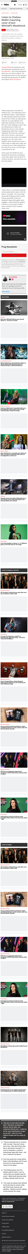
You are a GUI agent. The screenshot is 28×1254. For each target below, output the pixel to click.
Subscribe (20, 4)
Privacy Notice (22, 261)
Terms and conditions (7, 1220)
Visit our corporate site (8, 1201)
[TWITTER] (10, 279)
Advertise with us (6, 1237)
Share (5, 62)
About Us (4, 1213)
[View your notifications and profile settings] (14, 4)
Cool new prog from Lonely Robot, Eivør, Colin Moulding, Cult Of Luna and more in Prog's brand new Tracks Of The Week (15, 1162)
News (3, 30)
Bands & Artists (5, 13)
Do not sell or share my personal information (13, 1240)
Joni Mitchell (6, 71)
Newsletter (23, 62)
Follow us (15, 62)
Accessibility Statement (8, 1230)
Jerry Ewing (11, 29)
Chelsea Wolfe (14, 13)
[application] (14, 175)
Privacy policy (5, 1223)
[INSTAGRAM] (13, 279)
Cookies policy (5, 1226)
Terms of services (20, 259)
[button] (2, 4)
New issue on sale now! (16, 8)
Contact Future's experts (8, 1216)
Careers (4, 1233)
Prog (16, 29)
